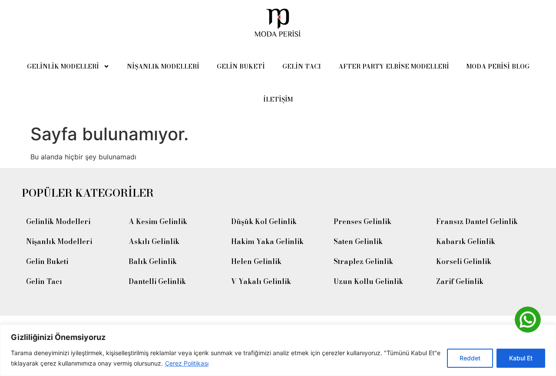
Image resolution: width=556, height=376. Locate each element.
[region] (278, 350)
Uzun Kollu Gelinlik (368, 281)
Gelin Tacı (301, 66)
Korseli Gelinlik (463, 261)
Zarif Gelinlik (459, 281)
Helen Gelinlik (256, 261)
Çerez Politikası (186, 363)
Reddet (470, 358)
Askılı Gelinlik (154, 241)
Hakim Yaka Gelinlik (267, 241)
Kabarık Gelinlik (465, 241)
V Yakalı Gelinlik (261, 281)
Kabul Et (521, 358)
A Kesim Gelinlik (158, 221)
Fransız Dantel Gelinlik (477, 221)
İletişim (278, 99)
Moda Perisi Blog (498, 66)
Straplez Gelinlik (363, 261)
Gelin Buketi (241, 66)
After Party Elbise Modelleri (393, 66)
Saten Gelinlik (358, 241)
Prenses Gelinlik (362, 221)
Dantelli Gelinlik (157, 281)
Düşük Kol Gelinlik (264, 221)
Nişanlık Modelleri (163, 66)
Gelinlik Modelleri (63, 66)
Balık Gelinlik (153, 261)
